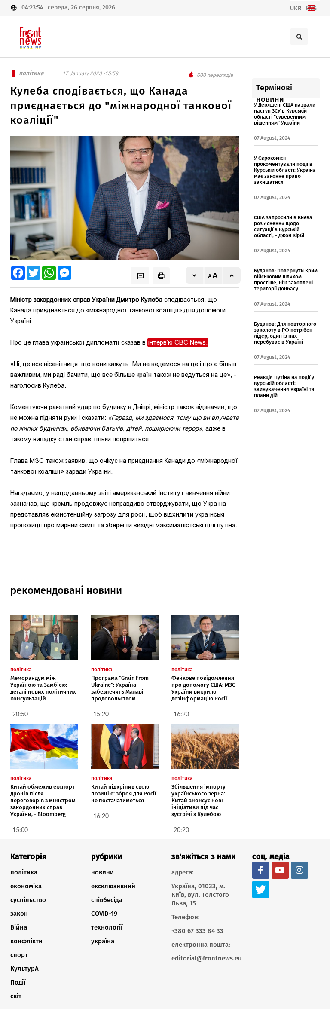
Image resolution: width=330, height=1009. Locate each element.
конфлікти (26, 941)
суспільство (28, 900)
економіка (26, 886)
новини (102, 872)
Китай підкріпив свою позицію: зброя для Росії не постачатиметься (123, 793)
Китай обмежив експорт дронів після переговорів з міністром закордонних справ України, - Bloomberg (43, 800)
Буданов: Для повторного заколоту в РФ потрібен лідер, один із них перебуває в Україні (285, 333)
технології (106, 927)
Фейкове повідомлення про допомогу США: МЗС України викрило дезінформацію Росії (203, 688)
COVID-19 (104, 913)
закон (19, 913)
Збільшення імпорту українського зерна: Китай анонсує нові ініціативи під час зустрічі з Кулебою (198, 800)
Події (17, 982)
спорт (19, 955)
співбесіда (106, 900)
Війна (18, 927)
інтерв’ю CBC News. (178, 342)
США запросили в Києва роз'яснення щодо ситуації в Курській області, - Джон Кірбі (283, 226)
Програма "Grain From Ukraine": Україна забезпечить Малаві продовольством (120, 688)
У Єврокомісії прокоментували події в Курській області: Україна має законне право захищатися (285, 170)
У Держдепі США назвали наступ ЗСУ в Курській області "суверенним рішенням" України (284, 114)
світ (15, 996)
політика (23, 872)
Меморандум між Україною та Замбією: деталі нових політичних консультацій (43, 688)
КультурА (24, 968)
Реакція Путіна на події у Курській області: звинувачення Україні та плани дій (284, 386)
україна (102, 941)
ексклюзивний (113, 886)
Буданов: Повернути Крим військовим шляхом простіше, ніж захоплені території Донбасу (286, 280)
